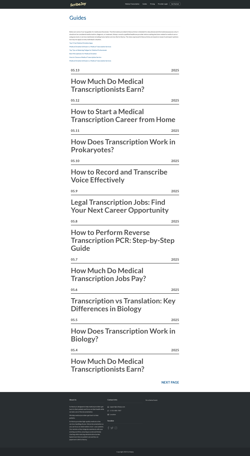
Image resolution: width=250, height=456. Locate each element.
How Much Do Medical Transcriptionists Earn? (107, 85)
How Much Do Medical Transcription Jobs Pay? (108, 274)
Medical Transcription (132, 4)
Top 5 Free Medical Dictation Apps (81, 43)
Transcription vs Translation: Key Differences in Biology (123, 305)
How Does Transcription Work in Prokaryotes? (123, 146)
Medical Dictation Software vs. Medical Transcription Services (90, 47)
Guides (144, 4)
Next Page (170, 382)
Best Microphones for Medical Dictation (83, 54)
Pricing (152, 4)
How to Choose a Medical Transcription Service (85, 57)
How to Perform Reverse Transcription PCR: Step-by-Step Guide (123, 240)
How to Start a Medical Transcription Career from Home (123, 115)
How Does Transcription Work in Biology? (123, 335)
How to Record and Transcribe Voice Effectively (119, 176)
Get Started (175, 4)
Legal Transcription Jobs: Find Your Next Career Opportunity (120, 206)
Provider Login (163, 4)
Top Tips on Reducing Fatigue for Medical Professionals (88, 50)
